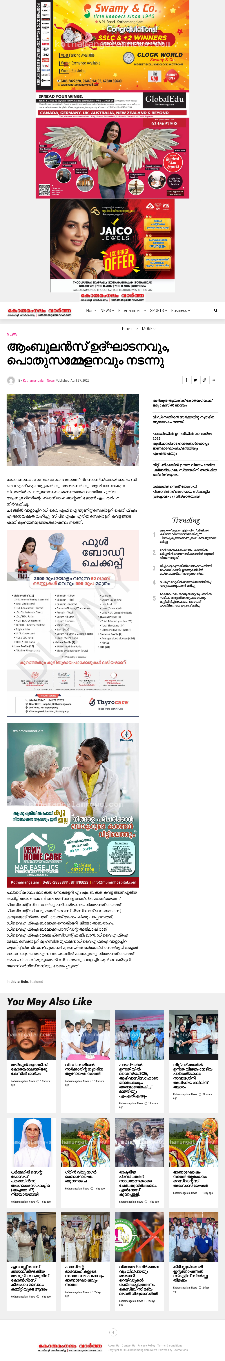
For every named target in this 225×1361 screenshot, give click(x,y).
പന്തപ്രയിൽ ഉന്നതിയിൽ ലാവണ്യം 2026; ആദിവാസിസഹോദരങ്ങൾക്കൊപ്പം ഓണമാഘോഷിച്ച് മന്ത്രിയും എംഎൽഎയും (182, 443)
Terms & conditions (169, 1345)
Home (91, 310)
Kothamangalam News (39, 380)
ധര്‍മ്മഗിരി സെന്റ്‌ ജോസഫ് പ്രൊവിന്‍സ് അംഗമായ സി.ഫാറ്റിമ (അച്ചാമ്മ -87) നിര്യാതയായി (181, 491)
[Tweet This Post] (195, 380)
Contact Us (128, 1345)
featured (36, 982)
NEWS (105, 310)
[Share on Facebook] (186, 380)
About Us (113, 1345)
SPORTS (157, 310)
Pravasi (128, 328)
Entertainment (130, 310)
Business (179, 310)
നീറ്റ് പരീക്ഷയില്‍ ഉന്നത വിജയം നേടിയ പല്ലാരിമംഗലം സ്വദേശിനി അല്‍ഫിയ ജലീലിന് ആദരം (184, 470)
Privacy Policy (146, 1345)
